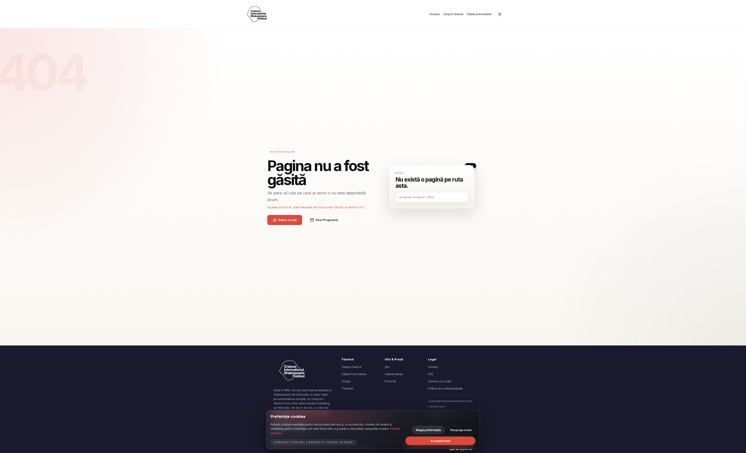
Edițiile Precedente (354, 374)
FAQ (430, 374)
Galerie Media (394, 374)
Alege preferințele (428, 430)
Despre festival (453, 14)
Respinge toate (461, 430)
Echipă (346, 381)
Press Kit (390, 381)
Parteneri (348, 388)
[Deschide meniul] (500, 14)
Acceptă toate (441, 441)
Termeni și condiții (439, 381)
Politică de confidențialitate (445, 388)
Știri (387, 367)
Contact (433, 367)
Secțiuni (435, 14)
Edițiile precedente (479, 14)
